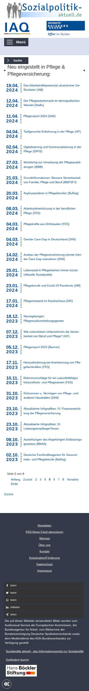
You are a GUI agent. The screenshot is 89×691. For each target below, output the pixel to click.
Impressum (44, 570)
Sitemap (44, 538)
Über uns (44, 545)
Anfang (15, 479)
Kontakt (44, 551)
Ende (14, 483)
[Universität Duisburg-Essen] (66, 28)
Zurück (27, 479)
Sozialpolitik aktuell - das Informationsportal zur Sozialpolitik (45, 651)
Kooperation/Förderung (44, 557)
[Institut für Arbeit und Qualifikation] (23, 28)
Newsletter (45, 525)
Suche (13, 59)
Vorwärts (72, 479)
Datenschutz (44, 564)
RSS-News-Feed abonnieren (44, 532)
